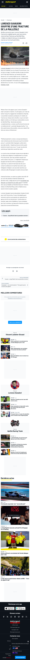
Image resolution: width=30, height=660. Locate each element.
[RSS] (26, 616)
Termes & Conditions (10, 653)
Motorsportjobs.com (15, 627)
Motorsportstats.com (15, 632)
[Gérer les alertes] (16, 271)
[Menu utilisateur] (27, 2)
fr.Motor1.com (15, 625)
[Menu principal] (2, 2)
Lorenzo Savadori (6, 68)
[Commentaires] (27, 43)
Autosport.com (15, 629)
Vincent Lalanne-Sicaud (6, 42)
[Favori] (23, 43)
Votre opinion (15, 638)
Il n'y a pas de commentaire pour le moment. (15, 297)
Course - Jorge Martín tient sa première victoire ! (15, 215)
